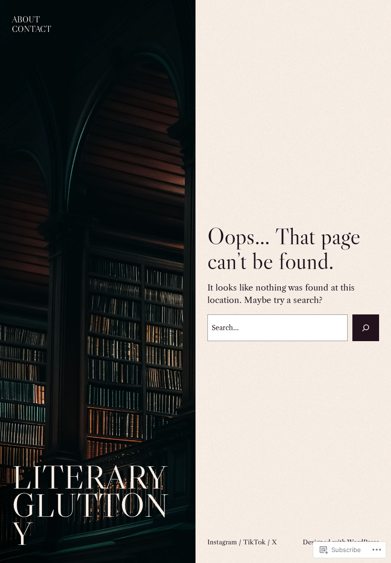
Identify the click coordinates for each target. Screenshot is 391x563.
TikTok (254, 542)
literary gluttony (90, 505)
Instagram (222, 542)
